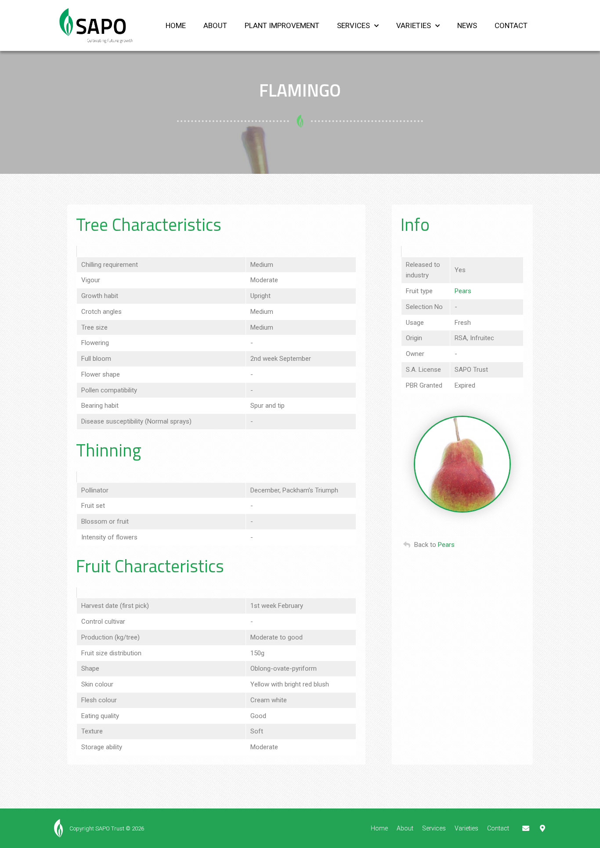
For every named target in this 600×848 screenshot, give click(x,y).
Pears (463, 291)
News (467, 25)
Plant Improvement (282, 25)
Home (176, 25)
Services (353, 25)
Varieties (413, 25)
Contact (511, 25)
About (215, 25)
